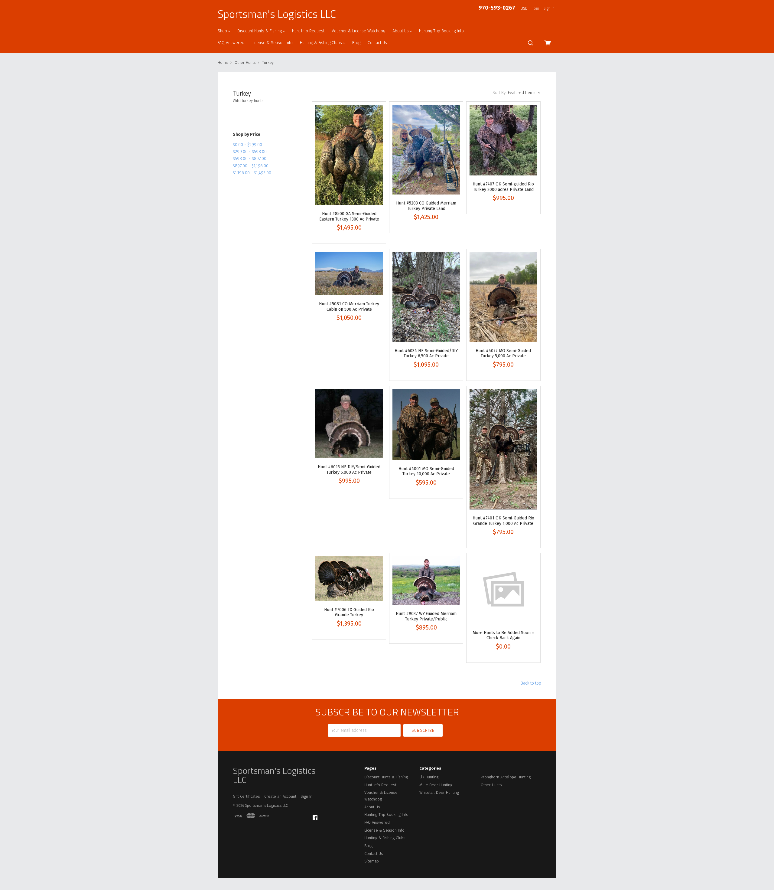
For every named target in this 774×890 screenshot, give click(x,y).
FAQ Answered (231, 42)
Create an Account (280, 796)
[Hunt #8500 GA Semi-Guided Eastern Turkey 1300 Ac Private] (349, 155)
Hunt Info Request (308, 31)
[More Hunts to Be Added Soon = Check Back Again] (503, 590)
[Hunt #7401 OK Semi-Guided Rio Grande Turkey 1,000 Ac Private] (503, 449)
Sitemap (371, 861)
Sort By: (500, 92)
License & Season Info (272, 42)
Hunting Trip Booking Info (441, 31)
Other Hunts (491, 785)
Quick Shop (349, 177)
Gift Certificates (246, 796)
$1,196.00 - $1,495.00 (252, 172)
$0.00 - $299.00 (247, 144)
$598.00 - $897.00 (249, 158)
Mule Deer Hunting (435, 785)
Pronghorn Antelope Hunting (506, 777)
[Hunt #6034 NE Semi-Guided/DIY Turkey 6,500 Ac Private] (426, 297)
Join (536, 8)
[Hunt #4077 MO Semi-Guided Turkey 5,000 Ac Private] (503, 297)
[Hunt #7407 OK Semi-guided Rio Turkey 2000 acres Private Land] (503, 140)
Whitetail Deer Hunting (439, 792)
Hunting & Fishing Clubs (321, 42)
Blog (356, 42)
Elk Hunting (428, 777)
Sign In (306, 796)
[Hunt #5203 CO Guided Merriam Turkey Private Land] (426, 150)
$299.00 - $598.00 (250, 151)
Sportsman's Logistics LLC (277, 14)
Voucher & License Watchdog (358, 31)
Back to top (531, 683)
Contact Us (377, 42)
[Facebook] (315, 818)
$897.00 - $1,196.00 (250, 166)
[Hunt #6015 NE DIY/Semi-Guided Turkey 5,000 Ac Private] (349, 424)
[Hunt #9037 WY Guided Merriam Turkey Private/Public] (426, 580)
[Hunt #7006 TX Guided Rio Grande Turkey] (349, 578)
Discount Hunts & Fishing (260, 31)
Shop (223, 31)
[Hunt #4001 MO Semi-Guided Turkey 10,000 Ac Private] (426, 424)
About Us (401, 31)
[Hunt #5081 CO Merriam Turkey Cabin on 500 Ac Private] (349, 273)
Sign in (549, 8)
